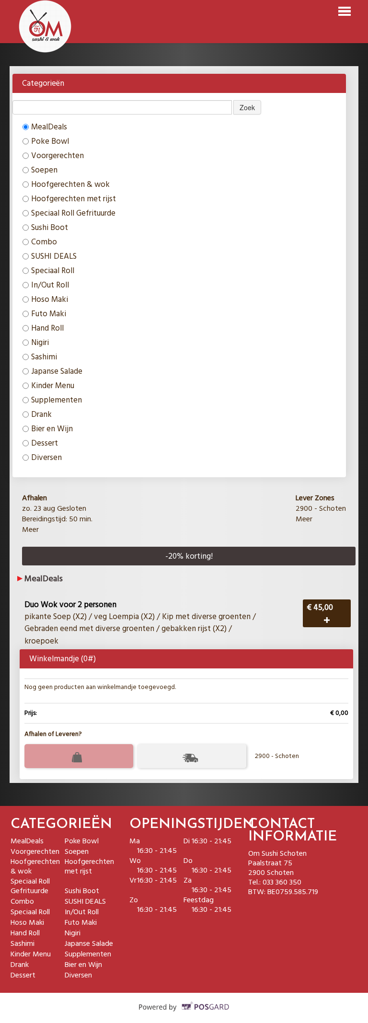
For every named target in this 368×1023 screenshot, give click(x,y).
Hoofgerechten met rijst (73, 198)
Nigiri (40, 342)
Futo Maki (48, 313)
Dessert (44, 443)
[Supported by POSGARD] (184, 1014)
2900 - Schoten (277, 756)
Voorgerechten (57, 155)
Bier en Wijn (52, 428)
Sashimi (44, 356)
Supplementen (56, 399)
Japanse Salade (56, 371)
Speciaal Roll (52, 270)
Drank (41, 414)
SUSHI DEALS (54, 256)
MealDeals (49, 126)
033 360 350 (282, 882)
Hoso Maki (49, 299)
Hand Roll (47, 328)
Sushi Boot (49, 227)
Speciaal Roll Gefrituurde (73, 213)
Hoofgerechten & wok (70, 184)
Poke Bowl (50, 141)
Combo (44, 241)
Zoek (247, 107)
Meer (30, 529)
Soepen (44, 169)
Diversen (46, 457)
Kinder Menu (52, 385)
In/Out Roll (50, 284)
